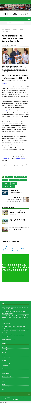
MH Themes (15, 399)
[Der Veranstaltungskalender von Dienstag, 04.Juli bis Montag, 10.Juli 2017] (5, 212)
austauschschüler (20, 177)
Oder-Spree (4, 379)
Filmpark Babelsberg (19, 158)
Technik (3, 384)
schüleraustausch (8, 186)
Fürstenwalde (5, 365)
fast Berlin (4, 360)
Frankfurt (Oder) (6, 363)
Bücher (3, 355)
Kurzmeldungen (6, 373)
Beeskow (4, 352)
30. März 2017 (6, 45)
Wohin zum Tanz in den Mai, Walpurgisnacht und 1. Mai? (18, 220)
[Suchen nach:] (15, 23)
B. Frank (14, 45)
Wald (3, 389)
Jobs (3, 368)
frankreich (6, 183)
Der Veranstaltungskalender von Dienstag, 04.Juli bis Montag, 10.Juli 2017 (19, 212)
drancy (5, 180)
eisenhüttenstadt (20, 180)
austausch (9, 177)
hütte (13, 183)
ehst (11, 180)
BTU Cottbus (5, 158)
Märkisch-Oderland (6, 376)
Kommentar (5, 371)
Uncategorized (5, 387)
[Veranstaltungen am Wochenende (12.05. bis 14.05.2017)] (5, 229)
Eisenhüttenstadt (6, 357)
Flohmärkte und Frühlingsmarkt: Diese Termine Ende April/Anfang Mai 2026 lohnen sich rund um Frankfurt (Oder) (15, 317)
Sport (3, 381)
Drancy (4, 83)
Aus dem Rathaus (6, 350)
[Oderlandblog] (15, 10)
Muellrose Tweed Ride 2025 (8, 339)
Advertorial (4, 347)
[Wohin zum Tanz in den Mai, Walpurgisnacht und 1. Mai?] (5, 221)
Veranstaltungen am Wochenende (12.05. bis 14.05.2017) (19, 228)
